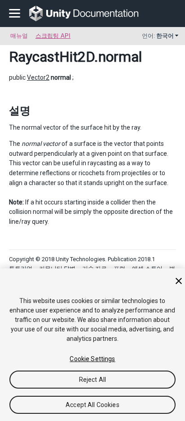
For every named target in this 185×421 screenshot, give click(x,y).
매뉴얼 (19, 35)
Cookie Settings (92, 358)
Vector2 (38, 77)
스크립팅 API (52, 35)
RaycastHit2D (51, 56)
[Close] (178, 281)
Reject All (92, 379)
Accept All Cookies (92, 404)
